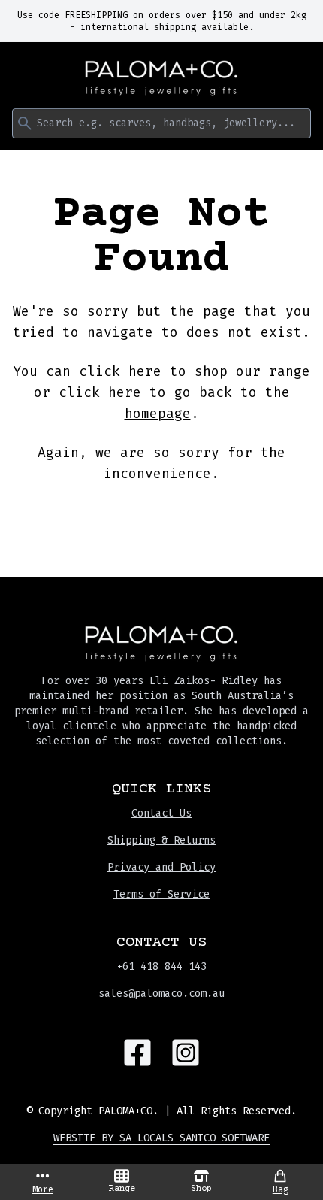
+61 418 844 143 (161, 966)
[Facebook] (137, 1053)
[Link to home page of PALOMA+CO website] (161, 78)
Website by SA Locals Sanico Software (161, 1138)
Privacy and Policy (161, 867)
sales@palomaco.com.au (161, 993)
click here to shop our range (194, 371)
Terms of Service (161, 894)
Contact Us (161, 813)
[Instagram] (186, 1053)
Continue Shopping (161, 518)
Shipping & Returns (161, 840)
